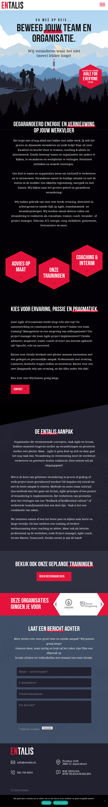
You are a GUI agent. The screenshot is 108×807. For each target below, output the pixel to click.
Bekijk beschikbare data (51, 576)
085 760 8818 (25, 772)
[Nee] (104, 801)
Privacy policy (60, 803)
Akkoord (46, 803)
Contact (18, 389)
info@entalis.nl (26, 762)
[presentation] (55, 604)
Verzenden (47, 728)
